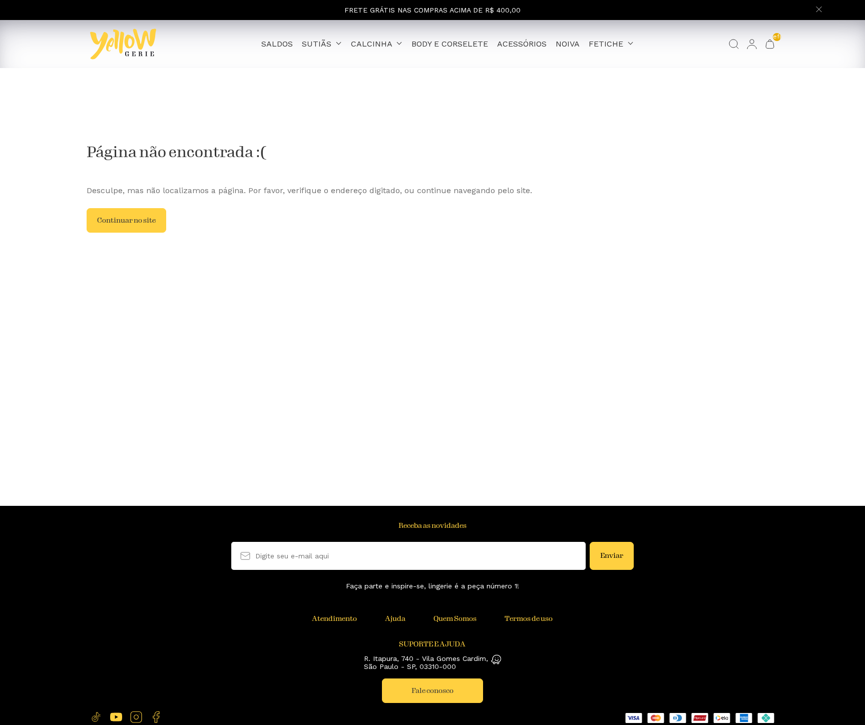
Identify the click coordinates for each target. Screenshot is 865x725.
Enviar (611, 555)
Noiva (568, 44)
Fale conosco (432, 690)
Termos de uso (529, 618)
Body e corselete (449, 44)
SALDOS (277, 44)
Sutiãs (318, 44)
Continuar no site (126, 220)
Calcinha (372, 44)
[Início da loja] (123, 44)
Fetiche (607, 44)
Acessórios (522, 44)
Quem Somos (455, 618)
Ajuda (395, 618)
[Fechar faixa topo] (819, 10)
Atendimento (334, 618)
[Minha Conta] (752, 44)
